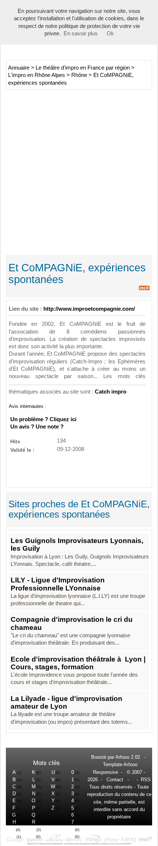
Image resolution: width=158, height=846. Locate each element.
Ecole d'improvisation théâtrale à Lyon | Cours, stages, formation (78, 663)
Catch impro (110, 392)
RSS (146, 779)
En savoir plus (81, 33)
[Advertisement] (79, 171)
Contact (115, 779)
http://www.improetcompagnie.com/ (89, 309)
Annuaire (18, 68)
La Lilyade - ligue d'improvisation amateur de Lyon (66, 702)
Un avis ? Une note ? (37, 427)
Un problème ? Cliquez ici (43, 419)
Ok (110, 33)
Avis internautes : (27, 406)
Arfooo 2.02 (127, 757)
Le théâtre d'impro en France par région (83, 68)
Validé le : (22, 449)
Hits (15, 441)
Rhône (79, 75)
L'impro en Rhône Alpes (36, 75)
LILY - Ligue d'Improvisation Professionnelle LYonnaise (58, 584)
